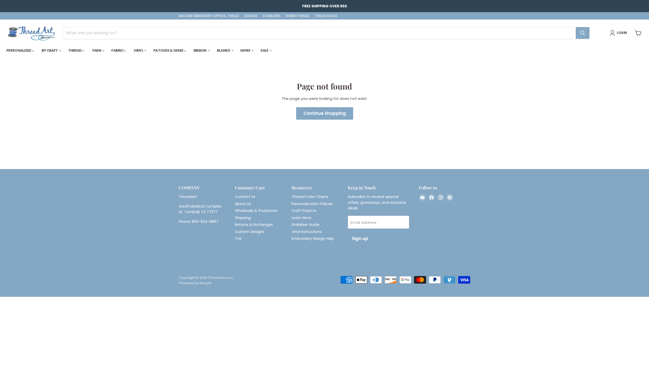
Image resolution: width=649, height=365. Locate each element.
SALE (264, 50)
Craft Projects (304, 210)
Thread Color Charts (310, 196)
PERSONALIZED (19, 50)
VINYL (139, 50)
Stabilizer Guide (305, 224)
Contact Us (245, 196)
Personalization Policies (312, 203)
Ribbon (200, 50)
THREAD (75, 50)
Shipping (243, 217)
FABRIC (117, 50)
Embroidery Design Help (313, 238)
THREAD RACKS (326, 16)
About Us (243, 203)
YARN (97, 50)
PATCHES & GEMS (168, 50)
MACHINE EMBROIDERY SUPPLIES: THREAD (209, 16)
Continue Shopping (324, 113)
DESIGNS (251, 16)
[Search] (582, 33)
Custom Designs (249, 231)
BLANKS (224, 50)
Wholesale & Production (256, 210)
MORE (245, 50)
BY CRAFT (50, 50)
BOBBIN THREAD (298, 16)
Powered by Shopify (195, 283)
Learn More (301, 217)
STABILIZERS (272, 16)
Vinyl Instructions (307, 231)
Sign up (360, 238)
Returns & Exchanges (254, 224)
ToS (238, 238)
